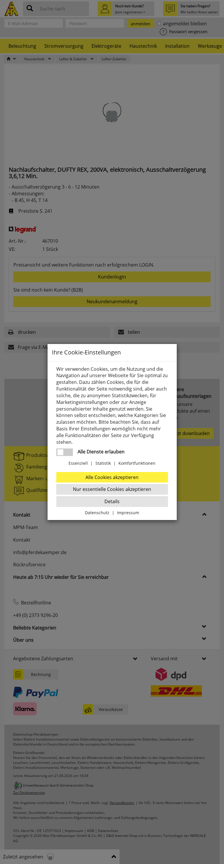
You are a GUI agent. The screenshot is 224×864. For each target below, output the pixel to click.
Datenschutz (97, 512)
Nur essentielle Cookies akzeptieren (112, 489)
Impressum (128, 512)
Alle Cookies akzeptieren (112, 477)
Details (112, 501)
